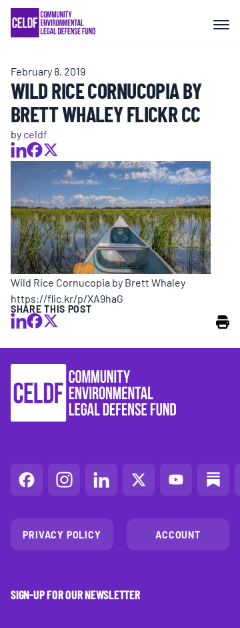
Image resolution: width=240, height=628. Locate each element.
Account (178, 534)
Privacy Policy (62, 534)
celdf (35, 133)
